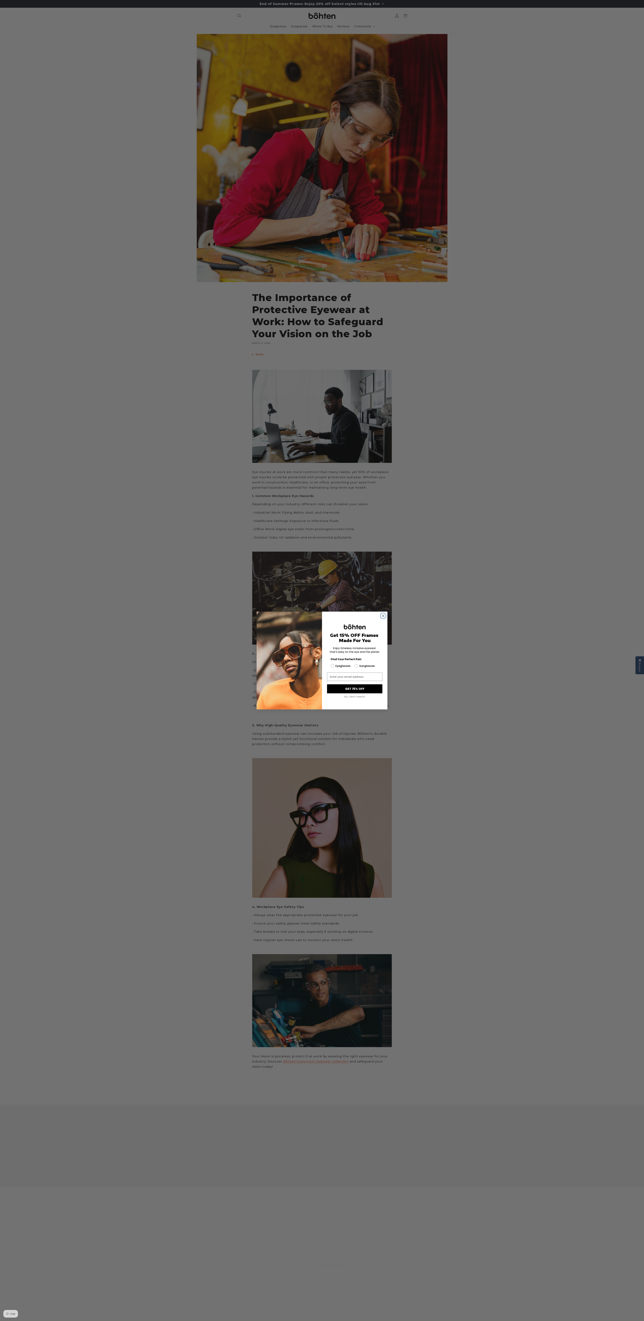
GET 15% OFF (354, 689)
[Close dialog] (383, 616)
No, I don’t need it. (354, 696)
